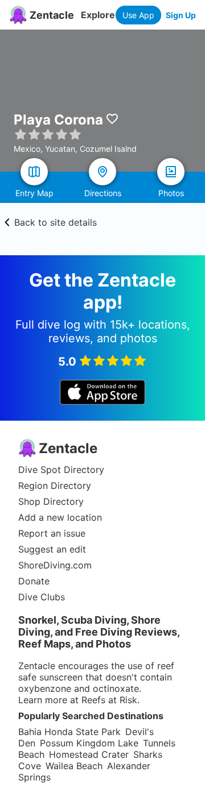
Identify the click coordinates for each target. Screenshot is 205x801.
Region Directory (54, 485)
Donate (34, 581)
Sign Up (181, 15)
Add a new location (60, 517)
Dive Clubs (41, 597)
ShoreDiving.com (55, 565)
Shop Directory (51, 501)
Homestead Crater (89, 754)
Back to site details (55, 222)
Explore (98, 14)
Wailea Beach (74, 765)
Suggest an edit (52, 549)
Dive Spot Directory (61, 469)
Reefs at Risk (109, 699)
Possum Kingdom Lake (89, 743)
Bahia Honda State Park (69, 731)
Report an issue (51, 533)
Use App (138, 15)
